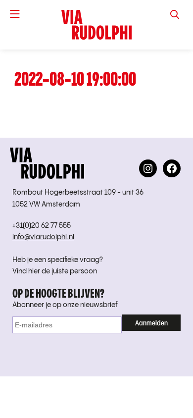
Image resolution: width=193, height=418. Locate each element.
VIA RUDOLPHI (96, 25)
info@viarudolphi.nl (43, 237)
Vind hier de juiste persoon (54, 271)
